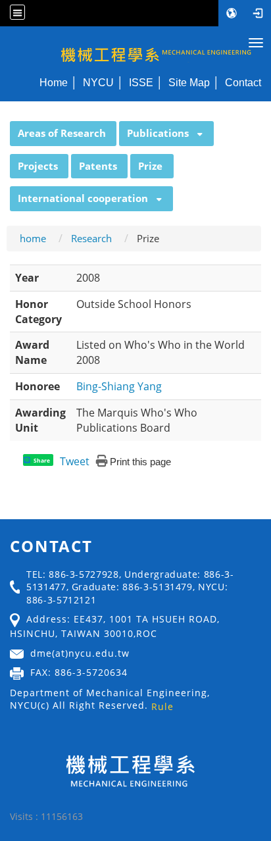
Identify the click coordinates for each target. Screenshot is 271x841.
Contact (243, 82)
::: (4, 128)
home (33, 238)
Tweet (74, 461)
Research (91, 238)
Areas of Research (62, 133)
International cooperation (83, 198)
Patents (98, 165)
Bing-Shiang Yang (119, 386)
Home (53, 82)
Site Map (189, 82)
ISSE (141, 82)
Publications (158, 133)
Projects (38, 165)
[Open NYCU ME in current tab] (135, 48)
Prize (150, 165)
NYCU (98, 82)
